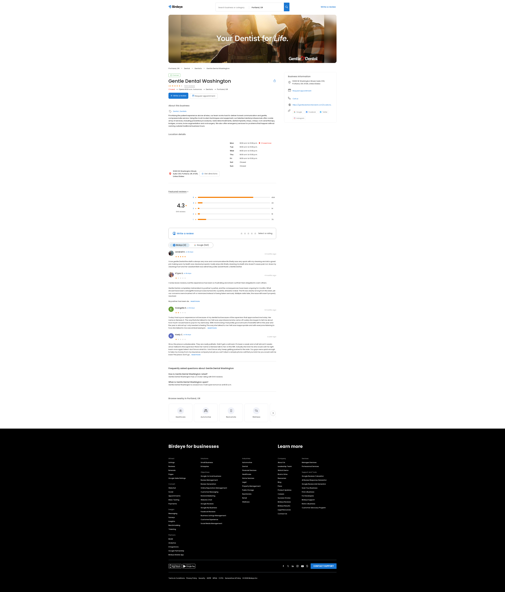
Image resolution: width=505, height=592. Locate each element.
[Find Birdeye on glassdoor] (307, 566)
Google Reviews (207, 504)
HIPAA (215, 578)
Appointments (174, 496)
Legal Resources (284, 510)
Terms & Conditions (176, 578)
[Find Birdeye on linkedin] (293, 566)
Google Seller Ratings (177, 478)
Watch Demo (283, 470)
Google (299, 112)
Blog (279, 482)
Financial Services (249, 470)
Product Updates (284, 490)
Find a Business (308, 492)
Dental (187, 68)
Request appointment (205, 96)
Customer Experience (209, 519)
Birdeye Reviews (284, 502)
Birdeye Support (308, 500)
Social (170, 492)
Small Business (207, 462)
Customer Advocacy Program (314, 508)
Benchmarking (174, 525)
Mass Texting (173, 500)
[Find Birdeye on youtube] (302, 566)
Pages (170, 474)
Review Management (209, 480)
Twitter (324, 112)
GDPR (209, 578)
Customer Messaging (209, 492)
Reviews (171, 466)
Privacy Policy (191, 578)
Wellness (246, 502)
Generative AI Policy (233, 578)
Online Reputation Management (214, 488)
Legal (244, 482)
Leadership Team (285, 466)
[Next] (273, 413)
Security (202, 578)
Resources (282, 478)
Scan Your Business (309, 488)
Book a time (282, 474)
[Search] (286, 7)
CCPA (221, 578)
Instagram (300, 118)
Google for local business (211, 476)
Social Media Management (211, 523)
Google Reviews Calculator (313, 476)
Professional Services (310, 466)
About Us (281, 462)
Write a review (328, 6)
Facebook (312, 112)
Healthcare (246, 474)
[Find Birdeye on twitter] (288, 566)
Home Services (248, 478)
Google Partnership (176, 551)
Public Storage (248, 490)
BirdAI (170, 539)
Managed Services (309, 462)
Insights (171, 521)
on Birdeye (189, 252)
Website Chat (206, 500)
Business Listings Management (213, 515)
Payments (172, 504)
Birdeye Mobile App (176, 555)
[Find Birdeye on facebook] (283, 566)
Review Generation (208, 484)
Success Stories (284, 498)
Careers (281, 494)
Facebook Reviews (208, 511)
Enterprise (205, 466)
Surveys (171, 517)
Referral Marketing (208, 496)
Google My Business (209, 508)
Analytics (172, 543)
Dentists (198, 68)
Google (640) (203, 245)
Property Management (251, 486)
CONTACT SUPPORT (323, 566)
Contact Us (282, 514)
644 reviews (189, 86)
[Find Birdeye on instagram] (297, 566)
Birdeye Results (284, 506)
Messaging (172, 513)
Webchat (172, 488)
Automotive (247, 462)
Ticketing (172, 529)
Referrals (172, 470)
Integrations (173, 547)
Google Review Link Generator (314, 484)
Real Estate (246, 494)
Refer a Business (308, 504)
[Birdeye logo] (176, 7)
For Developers (308, 496)
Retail (244, 498)
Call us (295, 98)
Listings (171, 462)
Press (280, 486)
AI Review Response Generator (314, 480)
